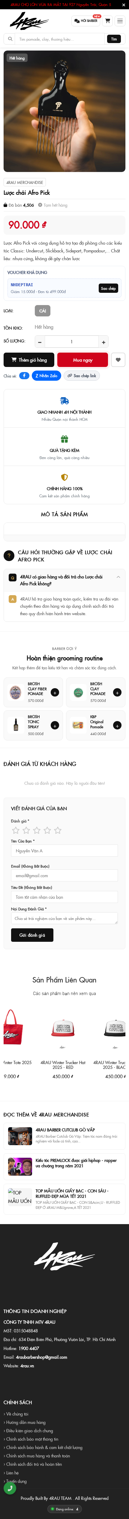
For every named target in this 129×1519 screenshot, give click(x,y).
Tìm (114, 38)
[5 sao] (57, 830)
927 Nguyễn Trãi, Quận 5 (90, 4)
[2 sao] (26, 830)
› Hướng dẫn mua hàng (25, 1422)
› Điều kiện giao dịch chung (28, 1430)
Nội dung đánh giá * (28, 909)
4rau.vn (27, 1366)
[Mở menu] (120, 21)
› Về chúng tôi (16, 1414)
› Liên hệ (11, 1473)
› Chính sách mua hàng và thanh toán (37, 1456)
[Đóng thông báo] (123, 4)
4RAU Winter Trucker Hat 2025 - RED (49, 1064)
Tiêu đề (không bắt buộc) (31, 887)
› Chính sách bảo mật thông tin (31, 1439)
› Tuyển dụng (15, 1481)
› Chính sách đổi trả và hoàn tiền (33, 1464)
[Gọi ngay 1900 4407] (10, 1488)
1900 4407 (29, 1348)
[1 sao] (15, 830)
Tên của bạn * (22, 841)
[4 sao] (47, 830)
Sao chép (108, 288)
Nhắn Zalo (46, 376)
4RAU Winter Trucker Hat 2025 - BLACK (102, 1064)
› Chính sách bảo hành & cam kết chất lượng (43, 1447)
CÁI (42, 311)
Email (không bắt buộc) (30, 866)
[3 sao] (36, 830)
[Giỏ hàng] (107, 21)
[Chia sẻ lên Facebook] (24, 375)
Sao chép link (85, 375)
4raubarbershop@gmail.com (41, 1357)
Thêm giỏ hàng (33, 359)
